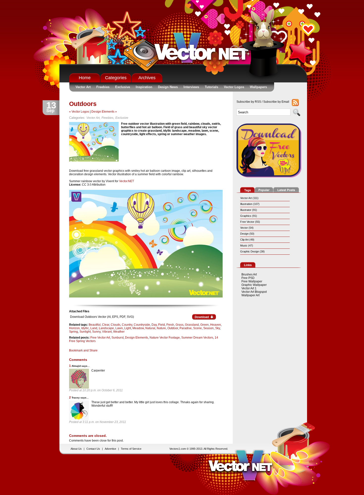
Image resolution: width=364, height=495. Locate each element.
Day (154, 324)
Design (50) (247, 233)
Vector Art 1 (249, 288)
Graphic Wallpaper (254, 285)
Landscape (106, 328)
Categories (116, 77)
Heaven (215, 324)
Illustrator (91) (248, 209)
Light (127, 328)
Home (85, 77)
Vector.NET (126, 181)
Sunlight (85, 331)
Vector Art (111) (249, 198)
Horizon (74, 328)
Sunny (96, 331)
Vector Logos (234, 87)
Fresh (170, 324)
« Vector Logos (79, 111)
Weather (119, 331)
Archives (147, 77)
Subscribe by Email (276, 101)
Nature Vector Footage (165, 337)
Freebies (102, 87)
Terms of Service (131, 448)
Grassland (192, 324)
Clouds (115, 324)
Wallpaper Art (250, 295)
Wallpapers (258, 87)
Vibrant (107, 331)
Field (161, 324)
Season (208, 328)
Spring (73, 331)
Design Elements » (104, 111)
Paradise (186, 328)
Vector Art (83, 87)
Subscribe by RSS (248, 101)
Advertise (110, 448)
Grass (179, 324)
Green (204, 324)
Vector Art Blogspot (254, 292)
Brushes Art (249, 274)
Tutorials (211, 87)
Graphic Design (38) (252, 251)
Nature (161, 328)
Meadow (138, 328)
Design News (168, 87)
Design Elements (136, 337)
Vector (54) (247, 227)
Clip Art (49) (247, 239)
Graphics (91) (248, 215)
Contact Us (93, 448)
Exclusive (122, 87)
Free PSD (248, 278)
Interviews (191, 87)
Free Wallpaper (251, 281)
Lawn (119, 328)
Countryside (142, 324)
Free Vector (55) (250, 221)
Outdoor (172, 328)
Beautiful (95, 324)
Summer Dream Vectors (197, 337)
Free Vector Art (100, 337)
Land (93, 328)
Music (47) (246, 245)
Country (127, 324)
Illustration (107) (250, 203)
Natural (150, 328)
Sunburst (117, 337)
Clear (105, 324)
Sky (217, 328)
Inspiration (144, 87)
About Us (76, 448)
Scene (197, 328)
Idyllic (85, 328)
